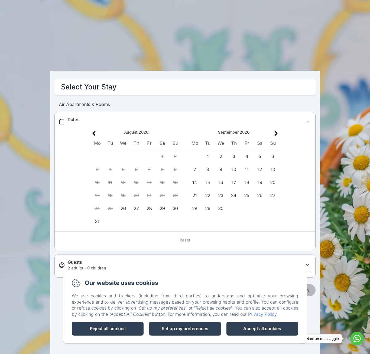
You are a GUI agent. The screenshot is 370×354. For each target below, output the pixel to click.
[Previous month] (94, 133)
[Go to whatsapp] (357, 338)
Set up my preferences (185, 328)
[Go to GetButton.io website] (357, 348)
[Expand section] (307, 265)
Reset (185, 240)
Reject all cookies (108, 328)
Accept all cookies (262, 328)
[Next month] (276, 133)
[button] (162, 156)
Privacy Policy (262, 314)
